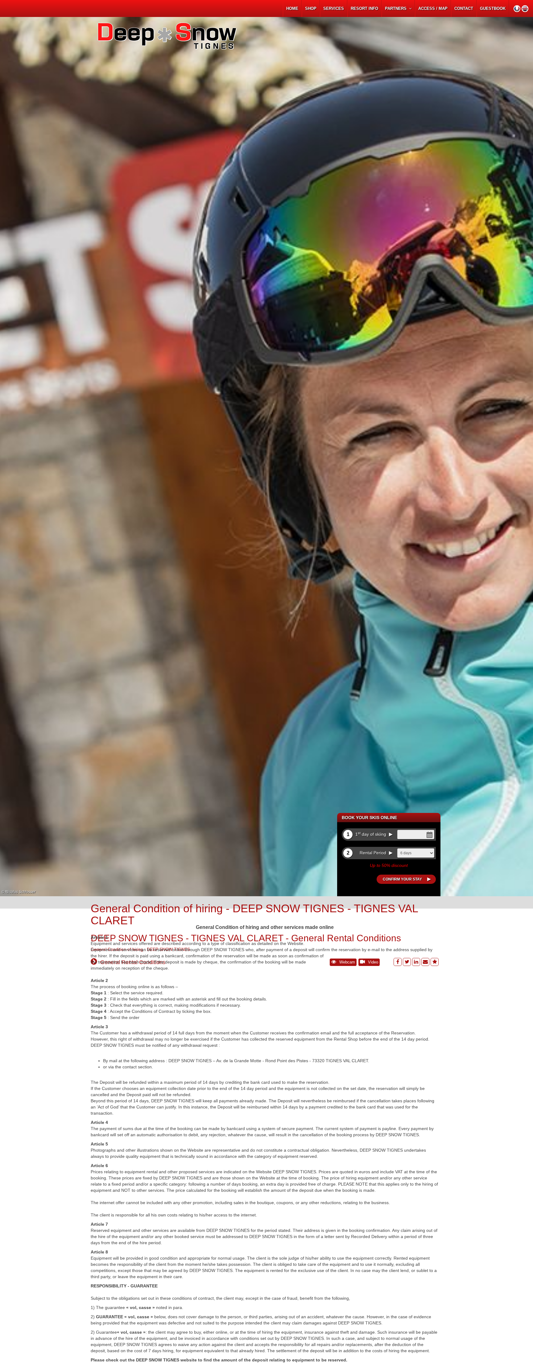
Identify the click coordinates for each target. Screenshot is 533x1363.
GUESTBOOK (493, 8)
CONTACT (463, 8)
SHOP (310, 8)
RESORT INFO (364, 8)
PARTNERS (397, 8)
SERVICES (333, 8)
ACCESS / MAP (433, 8)
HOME (292, 8)
